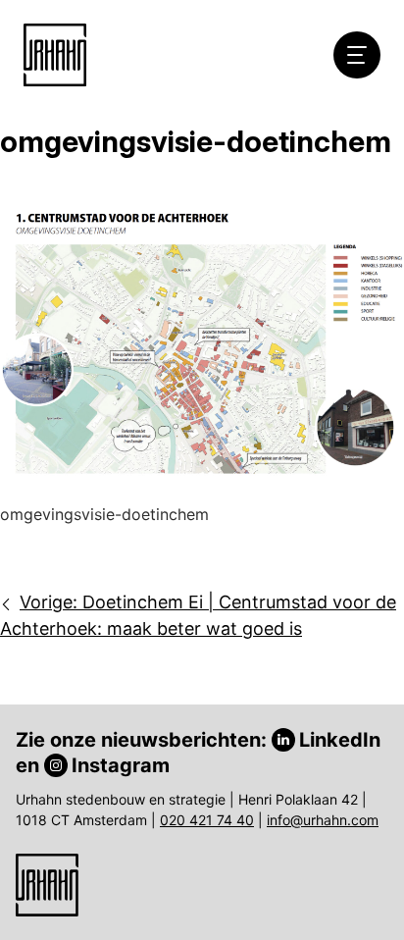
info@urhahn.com (323, 819)
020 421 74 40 (207, 819)
